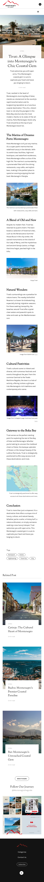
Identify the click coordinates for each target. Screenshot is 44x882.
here (36, 354)
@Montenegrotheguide (22, 790)
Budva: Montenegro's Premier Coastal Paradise (20, 691)
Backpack (11, 555)
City (32, 558)
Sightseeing (12, 558)
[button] (38, 12)
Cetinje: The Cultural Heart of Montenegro (20, 629)
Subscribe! (22, 864)
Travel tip (24, 558)
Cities (22, 51)
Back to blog (22, 778)
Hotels (21, 555)
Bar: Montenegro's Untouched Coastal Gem (19, 756)
